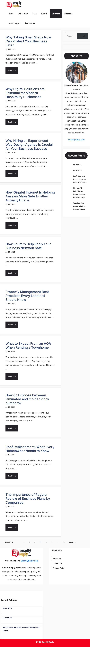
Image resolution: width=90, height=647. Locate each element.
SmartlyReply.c (75, 139)
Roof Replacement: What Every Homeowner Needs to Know (29, 449)
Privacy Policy (59, 568)
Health (44, 13)
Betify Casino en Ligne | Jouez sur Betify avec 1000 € (80, 179)
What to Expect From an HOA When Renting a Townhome (28, 345)
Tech (34, 13)
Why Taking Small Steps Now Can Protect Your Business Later (28, 41)
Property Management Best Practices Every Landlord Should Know (27, 296)
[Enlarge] (85, 64)
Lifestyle (68, 13)
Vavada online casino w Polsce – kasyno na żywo (79, 206)
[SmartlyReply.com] (13, 4)
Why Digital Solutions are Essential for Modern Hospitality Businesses (25, 93)
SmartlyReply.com (36, 4)
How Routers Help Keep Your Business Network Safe (28, 246)
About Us (57, 559)
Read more (12, 70)
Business (56, 13)
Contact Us (30, 23)
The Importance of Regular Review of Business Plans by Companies (27, 498)
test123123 (77, 164)
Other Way (23, 13)
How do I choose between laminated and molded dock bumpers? (27, 399)
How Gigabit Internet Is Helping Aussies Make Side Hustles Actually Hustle (30, 196)
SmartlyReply (47, 642)
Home (10, 13)
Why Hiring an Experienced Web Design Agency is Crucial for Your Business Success (29, 144)
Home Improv (14, 23)
